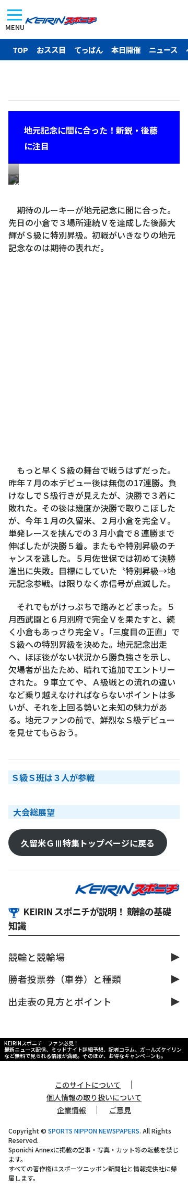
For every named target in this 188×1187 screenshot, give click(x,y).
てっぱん (88, 49)
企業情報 (71, 1110)
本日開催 (125, 49)
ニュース (163, 49)
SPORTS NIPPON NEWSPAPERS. (94, 1130)
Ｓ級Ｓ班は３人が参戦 (53, 777)
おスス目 (51, 49)
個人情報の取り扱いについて (94, 1097)
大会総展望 (34, 812)
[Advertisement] (94, 364)
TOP (20, 49)
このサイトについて (88, 1084)
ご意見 (120, 1110)
